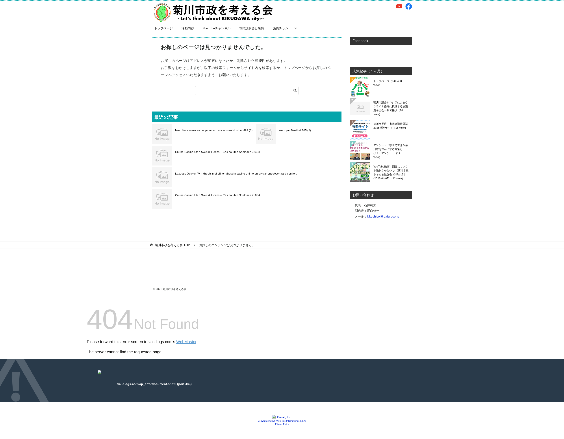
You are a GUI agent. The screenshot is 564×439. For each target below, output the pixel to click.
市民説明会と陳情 (251, 28)
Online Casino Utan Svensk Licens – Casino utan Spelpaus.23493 (217, 152)
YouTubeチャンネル (216, 28)
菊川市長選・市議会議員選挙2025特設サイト (390, 125)
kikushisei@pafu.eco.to (383, 216)
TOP (172, 245)
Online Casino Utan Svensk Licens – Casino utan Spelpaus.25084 (217, 195)
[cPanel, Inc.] (282, 417)
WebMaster (186, 342)
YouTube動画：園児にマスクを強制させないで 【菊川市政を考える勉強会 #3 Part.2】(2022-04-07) (390, 172)
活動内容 (188, 28)
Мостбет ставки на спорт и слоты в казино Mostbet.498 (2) (213, 130)
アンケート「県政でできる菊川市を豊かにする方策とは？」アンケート (390, 151)
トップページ (163, 28)
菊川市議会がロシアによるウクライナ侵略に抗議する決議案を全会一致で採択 (390, 108)
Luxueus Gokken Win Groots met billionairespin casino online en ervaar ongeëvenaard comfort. (236, 173)
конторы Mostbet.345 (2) (295, 130)
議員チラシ (280, 28)
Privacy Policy (282, 424)
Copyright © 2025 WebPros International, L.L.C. (282, 421)
